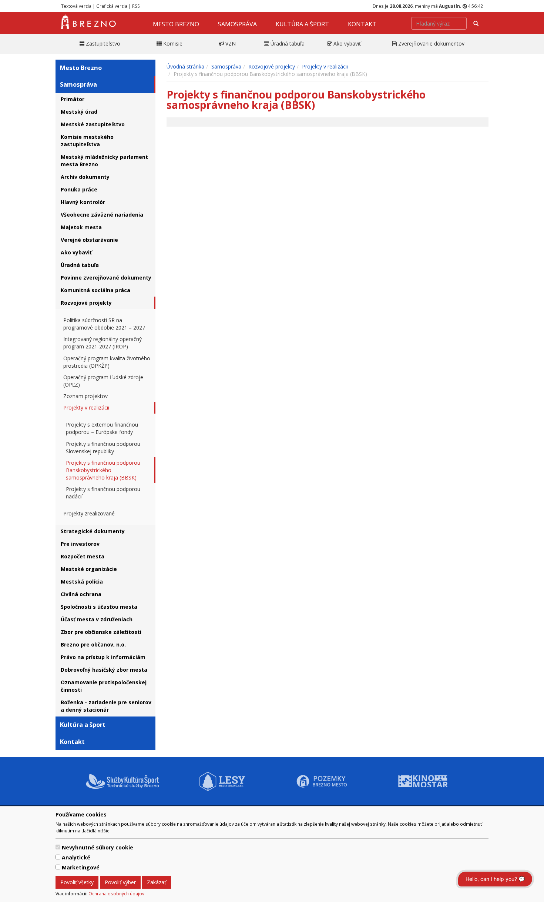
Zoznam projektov (85, 396)
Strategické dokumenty (93, 531)
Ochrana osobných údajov (116, 893)
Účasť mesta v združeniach (96, 619)
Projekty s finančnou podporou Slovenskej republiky (103, 447)
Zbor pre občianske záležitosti (101, 631)
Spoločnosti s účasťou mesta (99, 606)
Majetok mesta (81, 227)
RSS (136, 6)
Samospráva (237, 24)
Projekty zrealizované (89, 513)
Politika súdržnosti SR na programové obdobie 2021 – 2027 (104, 324)
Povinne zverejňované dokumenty (106, 277)
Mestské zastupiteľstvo (93, 124)
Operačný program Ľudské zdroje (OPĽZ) (103, 381)
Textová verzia (76, 6)
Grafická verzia (111, 6)
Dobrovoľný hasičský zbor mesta (104, 669)
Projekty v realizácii (86, 407)
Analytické (76, 857)
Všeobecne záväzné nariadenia (102, 214)
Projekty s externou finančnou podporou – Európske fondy (102, 428)
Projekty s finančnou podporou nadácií (103, 492)
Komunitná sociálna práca (95, 290)
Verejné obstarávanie (89, 239)
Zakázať (156, 882)
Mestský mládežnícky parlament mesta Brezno (104, 160)
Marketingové (81, 867)
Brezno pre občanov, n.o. (93, 644)
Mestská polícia (82, 581)
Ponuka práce (79, 189)
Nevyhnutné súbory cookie (97, 847)
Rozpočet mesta (82, 556)
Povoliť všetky (77, 882)
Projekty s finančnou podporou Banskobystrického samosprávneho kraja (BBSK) (103, 470)
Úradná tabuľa (80, 264)
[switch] (58, 847)
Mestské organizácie (89, 568)
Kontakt (362, 24)
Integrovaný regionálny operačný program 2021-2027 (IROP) (102, 342)
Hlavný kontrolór (83, 202)
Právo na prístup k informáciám (103, 657)
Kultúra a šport (302, 24)
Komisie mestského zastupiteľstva (87, 140)
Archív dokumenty (85, 176)
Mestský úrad (79, 111)
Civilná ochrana (81, 594)
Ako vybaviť (76, 252)
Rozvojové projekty (86, 302)
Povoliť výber (120, 882)
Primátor (72, 99)
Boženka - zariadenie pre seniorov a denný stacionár (106, 706)
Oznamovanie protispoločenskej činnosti (104, 686)
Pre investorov (80, 543)
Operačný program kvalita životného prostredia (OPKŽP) (106, 362)
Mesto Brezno (176, 24)
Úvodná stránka (185, 66)
